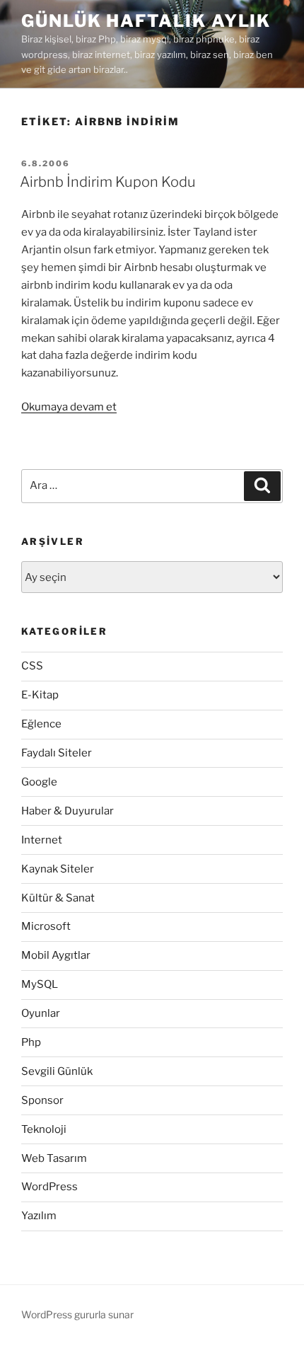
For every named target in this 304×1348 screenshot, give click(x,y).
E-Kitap (40, 695)
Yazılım (39, 1215)
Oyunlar (40, 1013)
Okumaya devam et (69, 407)
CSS (32, 665)
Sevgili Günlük (57, 1071)
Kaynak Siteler (57, 869)
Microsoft (46, 926)
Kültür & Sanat (58, 898)
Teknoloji (43, 1129)
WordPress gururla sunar (77, 1314)
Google (39, 782)
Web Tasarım (54, 1158)
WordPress (49, 1186)
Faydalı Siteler (56, 753)
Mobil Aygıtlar (55, 955)
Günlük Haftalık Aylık (146, 21)
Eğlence (41, 724)
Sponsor (42, 1100)
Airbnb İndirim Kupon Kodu (108, 181)
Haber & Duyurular (67, 811)
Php (31, 1042)
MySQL (39, 984)
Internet (41, 840)
